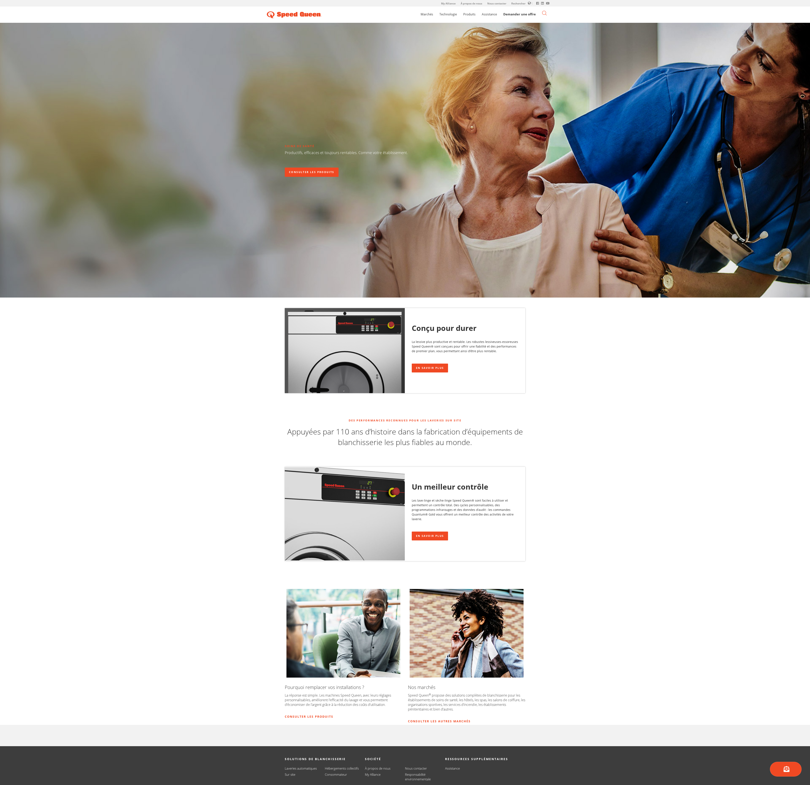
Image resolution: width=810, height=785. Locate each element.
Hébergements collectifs (342, 768)
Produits (469, 14)
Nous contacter (496, 3)
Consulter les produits (311, 172)
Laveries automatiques (301, 768)
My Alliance (448, 3)
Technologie (448, 14)
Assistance (489, 14)
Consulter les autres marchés (439, 721)
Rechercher (518, 3)
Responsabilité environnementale (418, 776)
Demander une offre (519, 14)
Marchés (427, 14)
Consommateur (336, 774)
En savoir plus (430, 368)
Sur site (290, 774)
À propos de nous (471, 3)
